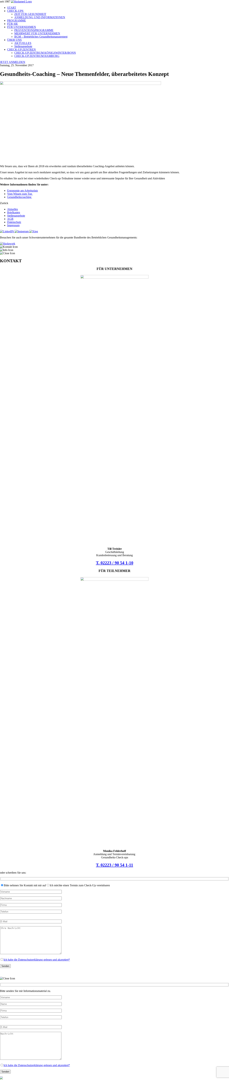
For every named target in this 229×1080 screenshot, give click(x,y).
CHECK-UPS (15, 10)
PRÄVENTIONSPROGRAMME (33, 30)
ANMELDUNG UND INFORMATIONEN (39, 17)
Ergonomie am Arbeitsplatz (22, 190)
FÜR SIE (12, 23)
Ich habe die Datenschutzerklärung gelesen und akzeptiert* (37, 959)
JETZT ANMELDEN (12, 62)
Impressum (13, 225)
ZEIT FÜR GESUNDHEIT (30, 14)
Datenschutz (14, 222)
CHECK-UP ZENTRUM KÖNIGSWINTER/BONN (45, 52)
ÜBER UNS (14, 39)
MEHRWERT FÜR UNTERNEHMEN (37, 33)
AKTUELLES (22, 43)
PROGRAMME (16, 20)
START (11, 7)
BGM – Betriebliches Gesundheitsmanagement (40, 36)
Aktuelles (12, 209)
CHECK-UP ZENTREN (21, 49)
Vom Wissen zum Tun (20, 193)
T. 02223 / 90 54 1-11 (114, 865)
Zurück (4, 203)
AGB (10, 218)
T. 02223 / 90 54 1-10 (114, 562)
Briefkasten (13, 212)
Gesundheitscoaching (19, 197)
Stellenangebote (23, 46)
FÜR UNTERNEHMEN (21, 26)
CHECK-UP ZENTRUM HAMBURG (36, 55)
